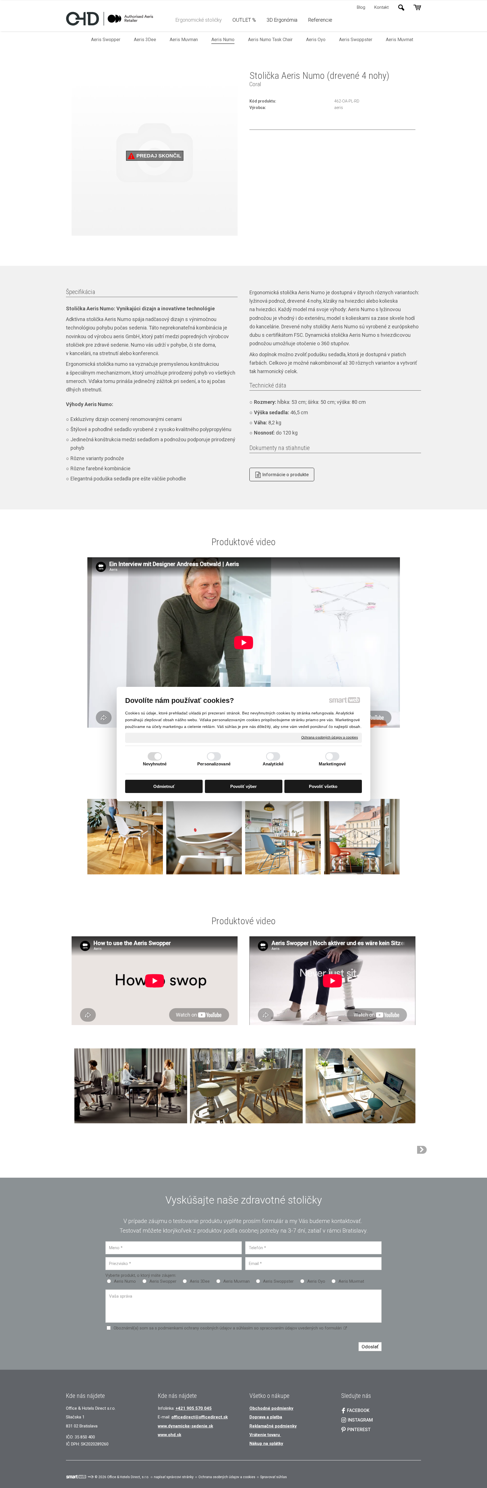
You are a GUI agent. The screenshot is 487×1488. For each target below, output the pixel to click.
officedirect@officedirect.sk (199, 1417)
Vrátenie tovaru (265, 1434)
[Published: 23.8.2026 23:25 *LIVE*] (90, 1477)
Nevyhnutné (155, 763)
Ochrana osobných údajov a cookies (329, 737)
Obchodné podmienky (271, 1408)
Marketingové (332, 763)
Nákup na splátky (266, 1443)
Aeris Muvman (236, 1281)
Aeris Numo (125, 1281)
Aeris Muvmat (351, 1281)
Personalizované (214, 763)
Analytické (273, 763)
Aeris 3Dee (200, 1281)
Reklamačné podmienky (273, 1426)
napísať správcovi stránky (174, 1477)
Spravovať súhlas (273, 1477)
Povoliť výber (243, 786)
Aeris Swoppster (278, 1281)
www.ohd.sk (169, 1434)
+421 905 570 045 (194, 1408)
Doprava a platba (265, 1417)
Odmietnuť (164, 786)
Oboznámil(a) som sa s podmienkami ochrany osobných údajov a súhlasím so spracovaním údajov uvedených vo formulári (228, 1328)
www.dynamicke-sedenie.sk (185, 1426)
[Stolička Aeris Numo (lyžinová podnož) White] (422, 1150)
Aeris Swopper (162, 1281)
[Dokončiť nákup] (417, 8)
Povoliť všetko (323, 786)
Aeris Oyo (316, 1281)
